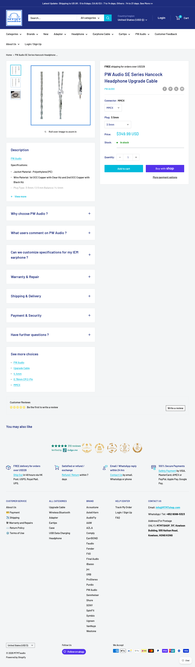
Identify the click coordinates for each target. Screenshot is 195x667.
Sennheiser (92, 594)
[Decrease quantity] (120, 157)
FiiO (88, 553)
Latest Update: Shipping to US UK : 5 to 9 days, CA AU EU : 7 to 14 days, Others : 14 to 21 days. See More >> (97, 3)
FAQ (117, 517)
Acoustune (92, 507)
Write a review (175, 408)
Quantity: (110, 157)
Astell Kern (92, 512)
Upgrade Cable (22, 368)
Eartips (123, 33)
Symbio (90, 615)
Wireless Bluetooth (59, 512)
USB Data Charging (59, 532)
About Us (11, 44)
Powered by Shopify (16, 657)
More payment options (165, 177)
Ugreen (90, 620)
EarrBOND (92, 538)
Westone (91, 630)
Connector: (114, 100)
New (45, 33)
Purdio (90, 584)
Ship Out (18, 474)
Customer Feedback (166, 33)
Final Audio (92, 558)
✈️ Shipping (12, 517)
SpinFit (90, 610)
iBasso (90, 563)
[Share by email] (182, 88)
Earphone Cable (101, 33)
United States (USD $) (18, 645)
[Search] (108, 18)
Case (52, 527)
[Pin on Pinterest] (170, 88)
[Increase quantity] (136, 157)
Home (9, 54)
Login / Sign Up (33, 44)
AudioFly (91, 517)
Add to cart (123, 168)
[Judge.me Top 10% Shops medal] (137, 448)
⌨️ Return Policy (15, 527)
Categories (12, 33)
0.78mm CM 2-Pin (23, 379)
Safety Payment (167, 470)
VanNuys (91, 625)
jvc (88, 569)
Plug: (112, 117)
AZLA (89, 527)
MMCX (17, 384)
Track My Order (123, 507)
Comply (90, 532)
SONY (89, 605)
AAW (89, 522)
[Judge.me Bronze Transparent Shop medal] (112, 448)
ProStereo (92, 579)
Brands (31, 33)
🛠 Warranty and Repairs (19, 522)
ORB (88, 574)
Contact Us (116, 474)
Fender (90, 548)
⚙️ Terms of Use (15, 532)
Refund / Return (70, 474)
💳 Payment (13, 512)
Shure (89, 600)
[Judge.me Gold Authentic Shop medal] (87, 448)
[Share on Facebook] (165, 88)
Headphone (77, 33)
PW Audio (140, 33)
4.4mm (18, 373)
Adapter (58, 33)
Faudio (90, 543)
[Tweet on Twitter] (176, 88)
